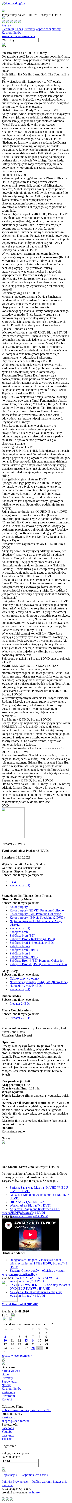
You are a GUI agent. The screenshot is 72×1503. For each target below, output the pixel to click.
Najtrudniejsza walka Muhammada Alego (36, 921)
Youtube (7, 1431)
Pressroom (8, 1395)
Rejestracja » (10, 1475)
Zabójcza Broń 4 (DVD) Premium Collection (38, 964)
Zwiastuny (8, 1392)
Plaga (13, 881)
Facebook (8, 1428)
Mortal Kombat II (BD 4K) (20, 1304)
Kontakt (7, 1399)
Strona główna (11, 1370)
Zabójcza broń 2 (20, 946)
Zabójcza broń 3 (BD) (24, 957)
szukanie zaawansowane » (18, 36)
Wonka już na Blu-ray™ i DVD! (30, 1205)
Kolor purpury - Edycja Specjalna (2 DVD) (37, 917)
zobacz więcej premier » (17, 1355)
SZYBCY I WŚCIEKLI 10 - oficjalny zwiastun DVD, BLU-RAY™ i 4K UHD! (40, 1286)
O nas (19, 29)
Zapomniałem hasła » (35, 1475)
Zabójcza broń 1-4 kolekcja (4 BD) (32, 942)
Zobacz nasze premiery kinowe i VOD (26, 1410)
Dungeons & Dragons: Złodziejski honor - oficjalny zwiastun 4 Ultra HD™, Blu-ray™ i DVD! (38, 1263)
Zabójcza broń (19, 932)
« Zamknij (8, 29)
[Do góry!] (13, 3)
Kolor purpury (19, 906)
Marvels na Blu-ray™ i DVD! (29, 1216)
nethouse (34, 1492)
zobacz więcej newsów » (17, 1213)
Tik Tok (7, 1438)
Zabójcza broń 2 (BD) (24, 949)
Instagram (8, 1435)
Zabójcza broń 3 (20, 953)
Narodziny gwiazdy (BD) (26, 985)
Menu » (6, 25)
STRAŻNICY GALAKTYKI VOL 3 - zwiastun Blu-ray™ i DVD (35, 1279)
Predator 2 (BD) (20, 885)
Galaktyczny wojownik (24, 978)
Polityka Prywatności (15, 1481)
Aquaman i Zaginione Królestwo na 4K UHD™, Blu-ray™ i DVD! (35, 1210)
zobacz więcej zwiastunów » (20, 1274)
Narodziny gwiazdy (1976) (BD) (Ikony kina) (39, 982)
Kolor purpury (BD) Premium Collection (35, 914)
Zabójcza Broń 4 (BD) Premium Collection (37, 960)
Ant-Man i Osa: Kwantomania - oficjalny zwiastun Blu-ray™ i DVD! (36, 1293)
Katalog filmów (11, 32)
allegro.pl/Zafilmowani (16, 1421)
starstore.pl (8, 1417)
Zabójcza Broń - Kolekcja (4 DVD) (32, 939)
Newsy (56, 29)
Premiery (29, 29)
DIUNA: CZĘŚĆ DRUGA (27, 1202)
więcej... (15, 924)
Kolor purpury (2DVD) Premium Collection (37, 910)
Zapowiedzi (43, 29)
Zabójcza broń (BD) (22, 935)
